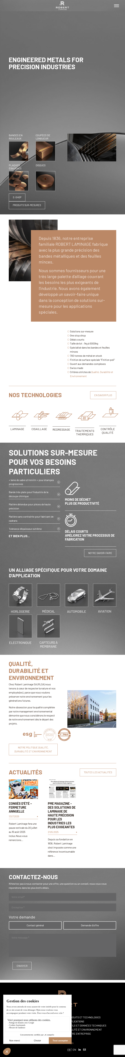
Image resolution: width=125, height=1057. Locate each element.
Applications (75, 1021)
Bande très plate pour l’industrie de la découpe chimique (28, 494)
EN (74, 1049)
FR (68, 1049)
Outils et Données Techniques (86, 1025)
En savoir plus (103, 395)
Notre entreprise (79, 1033)
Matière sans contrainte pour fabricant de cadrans (31, 518)
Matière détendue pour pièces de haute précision (30, 506)
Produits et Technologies (84, 1017)
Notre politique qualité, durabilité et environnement (33, 749)
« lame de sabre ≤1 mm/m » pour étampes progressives (31, 482)
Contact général (35, 925)
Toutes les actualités (98, 772)
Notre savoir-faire (100, 553)
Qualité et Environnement (84, 1029)
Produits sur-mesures (27, 205)
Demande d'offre (90, 925)
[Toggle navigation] (116, 5)
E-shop (17, 197)
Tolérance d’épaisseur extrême (25, 528)
